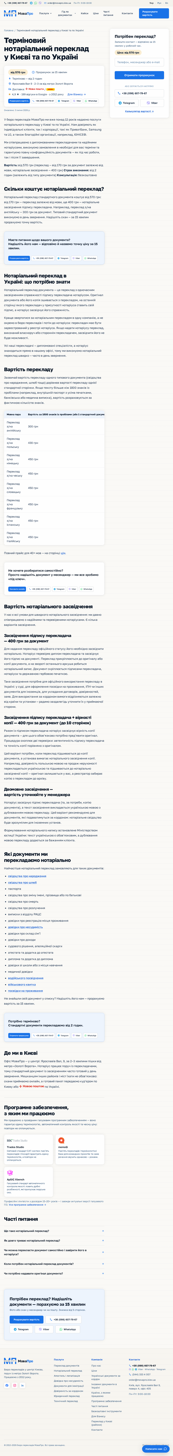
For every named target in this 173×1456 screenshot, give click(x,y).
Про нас (96, 1365)
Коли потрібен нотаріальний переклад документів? (38, 1264)
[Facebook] (7, 1385)
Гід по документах (65, 13)
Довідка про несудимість (68, 1380)
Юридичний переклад (67, 1396)
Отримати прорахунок (19, 1035)
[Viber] (40, 3)
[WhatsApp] (35, 3)
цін (63, 553)
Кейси (84, 13)
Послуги (44, 13)
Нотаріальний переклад (68, 1370)
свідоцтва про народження (27, 876)
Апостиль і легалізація (67, 1375)
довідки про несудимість (25, 927)
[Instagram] (15, 1385)
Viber (79, 101)
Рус (159, 3)
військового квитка (22, 984)
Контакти (127, 13)
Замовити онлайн (17, 589)
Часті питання (108, 13)
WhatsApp (92, 101)
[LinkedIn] (22, 1385)
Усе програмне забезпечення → (27, 1204)
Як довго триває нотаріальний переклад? (32, 1240)
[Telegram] (31, 3)
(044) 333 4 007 (141, 1374)
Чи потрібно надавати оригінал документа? (33, 1273)
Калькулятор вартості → (139, 111)
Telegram (65, 101)
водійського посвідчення (25, 978)
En (166, 3)
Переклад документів (66, 1365)
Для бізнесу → (77, 94)
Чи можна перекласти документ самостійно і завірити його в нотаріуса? (45, 1252)
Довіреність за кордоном (68, 1390)
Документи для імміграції (69, 1385)
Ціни (96, 13)
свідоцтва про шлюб (22, 882)
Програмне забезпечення (106, 1401)
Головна (8, 30)
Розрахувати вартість (19, 101)
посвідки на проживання (25, 990)
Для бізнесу (98, 1416)
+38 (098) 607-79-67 (45, 101)
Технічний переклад (66, 1401)
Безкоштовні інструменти (106, 1411)
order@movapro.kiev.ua (142, 1379)
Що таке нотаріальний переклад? (26, 1231)
